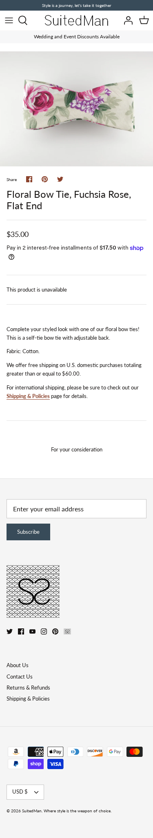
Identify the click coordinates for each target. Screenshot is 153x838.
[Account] (126, 20)
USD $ (20, 791)
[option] (76, 108)
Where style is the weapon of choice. (77, 810)
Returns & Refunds (28, 687)
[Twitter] (10, 631)
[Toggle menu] (9, 20)
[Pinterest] (55, 631)
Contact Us (20, 676)
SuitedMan (32, 810)
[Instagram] (44, 631)
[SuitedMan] (76, 20)
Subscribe (28, 531)
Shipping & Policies (28, 396)
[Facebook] (21, 631)
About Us (18, 665)
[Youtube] (32, 631)
